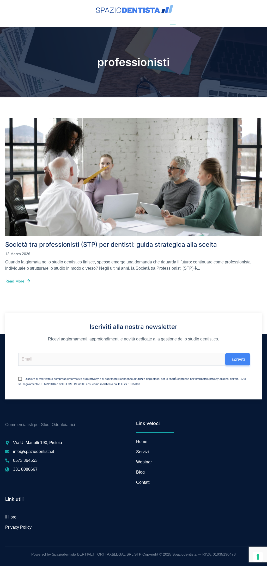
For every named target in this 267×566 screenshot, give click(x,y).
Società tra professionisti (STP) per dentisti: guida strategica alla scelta (111, 244)
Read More (14, 281)
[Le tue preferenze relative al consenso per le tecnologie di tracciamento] (258, 557)
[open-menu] (171, 23)
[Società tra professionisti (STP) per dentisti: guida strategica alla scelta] (133, 177)
